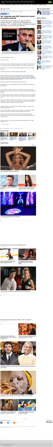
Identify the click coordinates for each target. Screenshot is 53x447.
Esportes (44, 4)
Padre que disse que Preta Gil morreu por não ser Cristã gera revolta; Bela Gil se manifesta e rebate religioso (47, 37)
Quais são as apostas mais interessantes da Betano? (46, 61)
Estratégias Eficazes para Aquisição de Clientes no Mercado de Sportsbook (13, 138)
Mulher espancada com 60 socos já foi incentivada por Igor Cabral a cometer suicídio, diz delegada (47, 52)
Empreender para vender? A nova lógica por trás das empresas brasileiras (4, 138)
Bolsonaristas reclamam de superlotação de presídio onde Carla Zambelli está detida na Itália (47, 32)
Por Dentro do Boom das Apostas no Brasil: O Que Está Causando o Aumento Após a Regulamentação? (47, 47)
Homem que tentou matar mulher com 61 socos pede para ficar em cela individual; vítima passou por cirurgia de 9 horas (47, 22)
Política (2, 4)
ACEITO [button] (50, 2)
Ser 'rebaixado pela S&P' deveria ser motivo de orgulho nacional (17, 17)
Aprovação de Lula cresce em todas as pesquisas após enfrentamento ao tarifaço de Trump (47, 42)
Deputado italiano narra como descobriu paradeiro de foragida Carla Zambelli (47, 57)
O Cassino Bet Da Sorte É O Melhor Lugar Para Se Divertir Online (47, 26)
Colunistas (40, 4)
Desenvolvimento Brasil (6, 128)
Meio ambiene (34, 4)
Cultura (26, 4)
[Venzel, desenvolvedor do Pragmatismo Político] (49, 422)
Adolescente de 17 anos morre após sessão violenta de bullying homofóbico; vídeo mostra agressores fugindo (47, 12)
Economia (22, 4)
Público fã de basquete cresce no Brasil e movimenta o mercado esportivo (31, 138)
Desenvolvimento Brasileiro (5, 11)
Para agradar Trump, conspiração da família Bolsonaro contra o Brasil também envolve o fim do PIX (22, 139)
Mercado (22, 128)
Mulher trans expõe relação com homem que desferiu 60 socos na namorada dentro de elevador (47, 67)
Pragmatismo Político (16, 53)
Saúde (18, 4)
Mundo (29, 4)
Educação (14, 4)
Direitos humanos (8, 4)
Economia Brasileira (17, 128)
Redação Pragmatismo (6, 8)
